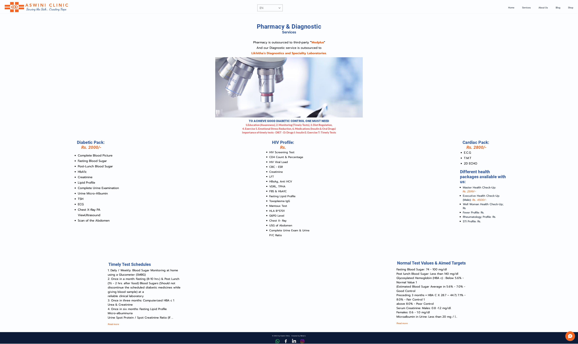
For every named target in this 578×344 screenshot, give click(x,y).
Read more (113, 324)
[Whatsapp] (277, 341)
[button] (526, 7)
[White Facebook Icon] (285, 341)
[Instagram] (302, 341)
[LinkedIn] (294, 341)
